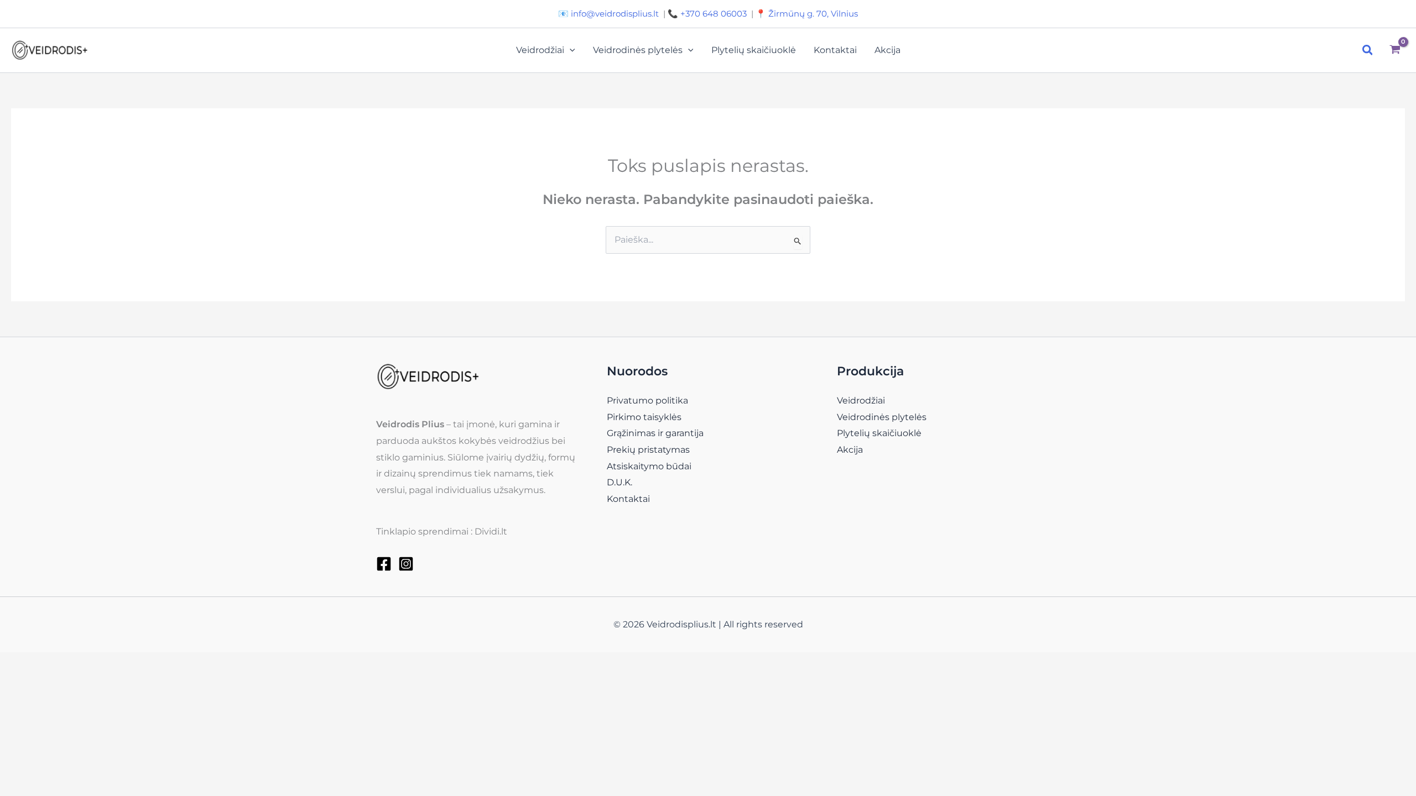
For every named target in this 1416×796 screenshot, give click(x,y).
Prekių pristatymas (648, 449)
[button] (569, 50)
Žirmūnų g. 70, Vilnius (813, 13)
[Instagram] (406, 564)
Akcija (887, 50)
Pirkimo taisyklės (644, 417)
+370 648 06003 (713, 13)
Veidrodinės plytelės (638, 50)
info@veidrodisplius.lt (615, 13)
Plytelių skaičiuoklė (753, 50)
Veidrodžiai (540, 50)
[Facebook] (384, 564)
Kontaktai (835, 50)
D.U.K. (619, 482)
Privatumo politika (647, 400)
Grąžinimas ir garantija (655, 433)
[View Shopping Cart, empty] (1394, 50)
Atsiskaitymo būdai (649, 466)
